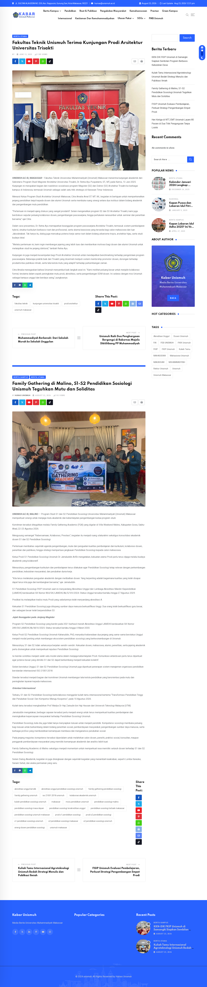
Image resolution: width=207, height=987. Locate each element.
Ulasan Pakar (125, 18)
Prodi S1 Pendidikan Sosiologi (68, 815)
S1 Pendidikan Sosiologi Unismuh (29, 821)
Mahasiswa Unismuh (179, 355)
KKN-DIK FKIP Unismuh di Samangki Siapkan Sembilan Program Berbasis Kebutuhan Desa (170, 61)
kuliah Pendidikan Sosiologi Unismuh (30, 802)
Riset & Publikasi (88, 11)
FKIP (155, 349)
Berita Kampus (51, 11)
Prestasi (154, 11)
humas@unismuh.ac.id (104, 3)
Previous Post (28, 334)
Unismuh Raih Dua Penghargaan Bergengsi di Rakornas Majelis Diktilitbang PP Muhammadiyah (119, 340)
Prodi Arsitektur (71, 303)
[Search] (187, 14)
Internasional (65, 18)
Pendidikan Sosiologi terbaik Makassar (107, 808)
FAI (154, 342)
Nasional (173, 199)
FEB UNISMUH (167, 342)
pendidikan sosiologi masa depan (29, 808)
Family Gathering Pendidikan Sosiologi (104, 789)
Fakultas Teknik (21, 303)
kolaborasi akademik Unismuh (83, 795)
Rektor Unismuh (160, 368)
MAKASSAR (56, 802)
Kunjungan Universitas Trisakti (46, 303)
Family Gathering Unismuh (26, 795)
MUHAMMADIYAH (177, 362)
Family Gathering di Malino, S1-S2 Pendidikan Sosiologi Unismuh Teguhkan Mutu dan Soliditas (172, 92)
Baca (173, 298)
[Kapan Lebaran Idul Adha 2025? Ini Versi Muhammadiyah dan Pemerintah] (159, 225)
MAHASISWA (159, 355)
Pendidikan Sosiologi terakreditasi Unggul (67, 808)
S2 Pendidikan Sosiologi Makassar (63, 821)
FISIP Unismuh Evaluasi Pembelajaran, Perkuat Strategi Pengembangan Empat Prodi (115, 872)
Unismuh (176, 368)
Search (187, 38)
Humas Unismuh (22, 395)
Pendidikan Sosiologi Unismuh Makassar (32, 815)
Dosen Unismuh (181, 336)
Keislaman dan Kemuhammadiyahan (94, 18)
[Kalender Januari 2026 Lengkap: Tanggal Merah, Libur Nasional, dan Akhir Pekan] (159, 183)
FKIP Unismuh (168, 349)
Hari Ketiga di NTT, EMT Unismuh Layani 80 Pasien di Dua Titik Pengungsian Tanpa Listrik (173, 123)
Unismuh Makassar (23, 310)
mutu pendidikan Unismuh (77, 802)
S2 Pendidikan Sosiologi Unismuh (98, 821)
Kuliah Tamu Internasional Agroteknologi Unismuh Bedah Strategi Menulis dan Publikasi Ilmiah (43, 872)
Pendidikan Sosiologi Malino (106, 802)
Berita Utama (175, 178)
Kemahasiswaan (138, 11)
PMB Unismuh (156, 18)
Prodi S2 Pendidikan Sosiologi (98, 815)
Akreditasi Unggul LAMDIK (25, 789)
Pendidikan (70, 11)
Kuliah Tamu (184, 349)
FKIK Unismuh (184, 342)
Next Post (131, 333)
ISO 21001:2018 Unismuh (53, 795)
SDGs (140, 18)
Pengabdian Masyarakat (113, 11)
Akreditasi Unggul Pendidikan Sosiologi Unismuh (62, 789)
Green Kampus (170, 11)
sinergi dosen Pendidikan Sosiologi (30, 827)
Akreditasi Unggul (161, 336)
